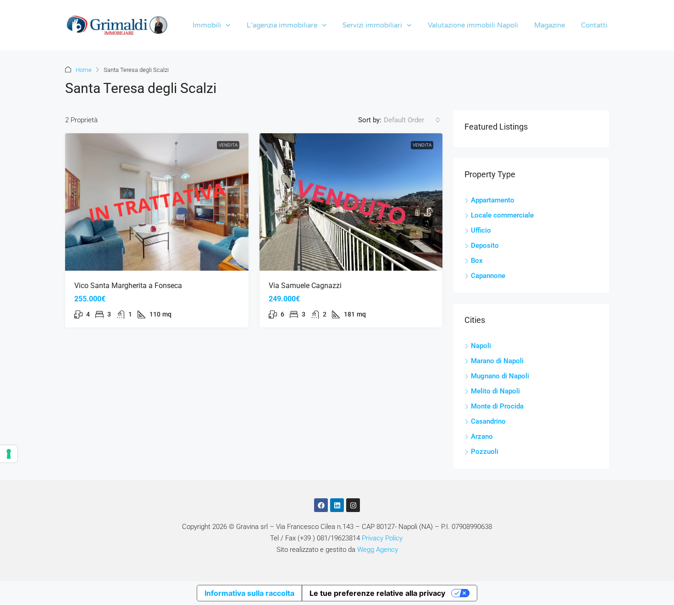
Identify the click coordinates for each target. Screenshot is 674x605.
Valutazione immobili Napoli (473, 25)
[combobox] (412, 120)
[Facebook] (321, 505)
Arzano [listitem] (482, 436)
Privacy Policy (382, 538)
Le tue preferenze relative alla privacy (377, 593)
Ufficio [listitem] (481, 230)
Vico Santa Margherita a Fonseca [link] (128, 285)
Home (84, 69)
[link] (157, 202)
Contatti (594, 25)
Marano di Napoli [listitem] (497, 361)
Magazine (549, 25)
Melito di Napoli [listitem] (495, 391)
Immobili (207, 25)
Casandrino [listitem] (488, 421)
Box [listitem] (477, 260)
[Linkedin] (337, 505)
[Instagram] (353, 505)
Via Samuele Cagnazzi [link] (305, 285)
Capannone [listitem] (488, 276)
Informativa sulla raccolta (249, 593)
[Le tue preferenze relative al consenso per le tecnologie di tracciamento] (8, 454)
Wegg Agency (377, 549)
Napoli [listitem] (481, 346)
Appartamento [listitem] (492, 200)
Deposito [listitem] (485, 245)
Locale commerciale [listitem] (502, 215)
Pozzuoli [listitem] (484, 451)
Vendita (228, 144)
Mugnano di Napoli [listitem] (500, 376)
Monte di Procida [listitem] (497, 406)
